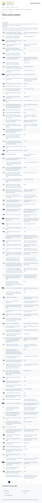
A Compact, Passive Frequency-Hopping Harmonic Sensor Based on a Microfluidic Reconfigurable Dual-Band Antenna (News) (14, 264)
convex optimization (27, 429)
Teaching (17, 9)
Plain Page (23, 24)
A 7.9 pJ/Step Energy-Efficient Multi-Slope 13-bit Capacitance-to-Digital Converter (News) (14, 180)
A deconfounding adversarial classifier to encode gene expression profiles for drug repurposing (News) (13, 293)
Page (29, 24)
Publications (4, 9)
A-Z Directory (5, 491)
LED (35, 297)
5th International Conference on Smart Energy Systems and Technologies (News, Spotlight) (14, 125)
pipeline (32, 79)
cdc (24, 179)
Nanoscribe (30, 36)
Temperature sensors (28, 409)
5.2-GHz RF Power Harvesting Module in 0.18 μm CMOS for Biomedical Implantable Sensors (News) (14, 116)
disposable (30, 326)
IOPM (25, 172)
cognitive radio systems (28, 218)
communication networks (28, 301)
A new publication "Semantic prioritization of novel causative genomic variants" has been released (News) (14, 450)
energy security (35, 288)
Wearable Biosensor (30, 413)
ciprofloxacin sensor (32, 235)
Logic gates (35, 120)
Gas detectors (29, 407)
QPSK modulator (30, 257)
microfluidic (34, 356)
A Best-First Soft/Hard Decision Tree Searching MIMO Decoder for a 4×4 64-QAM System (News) (14, 196)
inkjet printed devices (30, 476)
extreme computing (27, 214)
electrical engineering (28, 100)
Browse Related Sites (9, 495)
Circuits (25, 104)
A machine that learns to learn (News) (13, 392)
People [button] (7, 7)
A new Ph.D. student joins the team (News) (14, 446)
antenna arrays (26, 458)
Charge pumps (26, 120)
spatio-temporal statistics (28, 58)
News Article (4, 24)
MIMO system (29, 200)
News (16, 7)
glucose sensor (35, 326)
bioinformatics (34, 417)
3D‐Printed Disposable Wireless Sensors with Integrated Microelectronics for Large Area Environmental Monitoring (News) (14, 106)
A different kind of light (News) (11, 297)
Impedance (33, 115)
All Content (7, 493)
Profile (11, 24)
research (31, 125)
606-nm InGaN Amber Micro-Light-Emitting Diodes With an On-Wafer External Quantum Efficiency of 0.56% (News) (14, 131)
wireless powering (27, 306)
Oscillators (28, 311)
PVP (24, 449)
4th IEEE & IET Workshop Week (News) (13, 109)
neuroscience (34, 214)
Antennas (25, 32)
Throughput (28, 197)
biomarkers (26, 364)
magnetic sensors (27, 79)
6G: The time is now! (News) (11, 154)
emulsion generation (27, 356)
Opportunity (17, 25)
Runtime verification (29, 302)
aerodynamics (26, 44)
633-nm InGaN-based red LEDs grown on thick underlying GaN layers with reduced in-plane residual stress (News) (14, 142)
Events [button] (12, 7)
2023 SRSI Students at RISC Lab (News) (13, 86)
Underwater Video (30, 242)
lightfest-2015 (26, 298)
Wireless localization (27, 430)
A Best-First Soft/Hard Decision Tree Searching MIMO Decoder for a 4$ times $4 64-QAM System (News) (14, 191)
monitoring (26, 116)
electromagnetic (31, 263)
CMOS (30, 179)
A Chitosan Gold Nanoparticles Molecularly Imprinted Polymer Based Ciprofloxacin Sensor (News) (14, 237)
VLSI (28, 191)
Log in (25, 493)
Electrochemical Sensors (28, 236)
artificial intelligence (27, 209)
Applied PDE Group (35, 3)
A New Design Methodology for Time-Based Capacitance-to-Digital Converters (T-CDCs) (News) (13, 423)
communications (27, 240)
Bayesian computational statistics (30, 57)
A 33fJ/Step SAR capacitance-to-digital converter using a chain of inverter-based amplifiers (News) (13, 163)
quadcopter (26, 223)
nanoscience (26, 315)
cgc (24, 370)
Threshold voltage (27, 121)
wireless (25, 264)
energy (36, 124)
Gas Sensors (26, 337)
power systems (27, 125)
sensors (36, 32)
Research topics (11, 9)
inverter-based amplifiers (31, 162)
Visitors (22, 9)
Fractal (25, 88)
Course (11, 25)
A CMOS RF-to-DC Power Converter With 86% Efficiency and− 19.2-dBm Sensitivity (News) (13, 254)
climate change (27, 399)
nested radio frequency (31, 305)
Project (34, 24)
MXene (25, 413)
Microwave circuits (31, 32)
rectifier (37, 305)
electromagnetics (27, 78)
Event (17, 24)
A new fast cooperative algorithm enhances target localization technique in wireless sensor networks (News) (14, 431)
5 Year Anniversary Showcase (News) (13, 112)
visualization (30, 223)
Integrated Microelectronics (32, 104)
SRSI (25, 83)
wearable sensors (30, 404)
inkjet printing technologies (29, 403)
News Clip (29, 212)
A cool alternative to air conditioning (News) (14, 288)
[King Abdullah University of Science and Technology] (8, 3)
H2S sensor (31, 337)
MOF (31, 345)
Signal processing (35, 429)
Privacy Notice (35, 499)
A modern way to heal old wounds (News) (14, 403)
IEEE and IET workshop (28, 109)
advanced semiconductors (29, 434)
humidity (30, 344)
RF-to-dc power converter (29, 252)
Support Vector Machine (28, 277)
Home (3, 7)
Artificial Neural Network (28, 274)
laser (33, 297)
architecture (26, 189)
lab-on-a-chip (32, 458)
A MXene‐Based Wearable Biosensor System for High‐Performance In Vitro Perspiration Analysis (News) (13, 414)
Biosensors (26, 204)
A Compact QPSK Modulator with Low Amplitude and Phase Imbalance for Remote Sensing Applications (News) (13, 259)
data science (26, 74)
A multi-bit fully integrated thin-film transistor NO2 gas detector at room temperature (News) (12, 408)
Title (3, 18)
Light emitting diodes (31, 408)
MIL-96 (28, 345)
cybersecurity (36, 301)
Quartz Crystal (36, 269)
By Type (7, 11)
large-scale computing (28, 210)
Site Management (25, 491)
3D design (26, 36)
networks (34, 250)
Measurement (26, 196)
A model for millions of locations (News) (13, 399)
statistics (35, 58)
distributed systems (35, 209)
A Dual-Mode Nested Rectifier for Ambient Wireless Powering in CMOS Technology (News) (14, 306)
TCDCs (28, 421)
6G (24, 150)
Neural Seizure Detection (31, 276)
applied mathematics (28, 244)
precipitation (34, 244)
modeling (29, 400)
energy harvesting (31, 219)
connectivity (34, 248)
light (37, 297)
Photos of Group (28, 9)
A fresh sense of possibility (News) (12, 323)
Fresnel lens (29, 88)
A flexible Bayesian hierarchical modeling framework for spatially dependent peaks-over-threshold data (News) (14, 319)
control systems (31, 124)
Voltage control (34, 116)
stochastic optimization (28, 438)
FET (28, 365)
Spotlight (25, 60)
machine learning (34, 78)
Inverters (25, 408)
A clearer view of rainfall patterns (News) (13, 244)
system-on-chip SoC (30, 172)
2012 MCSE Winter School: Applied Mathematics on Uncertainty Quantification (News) (14, 49)
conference (26, 124)
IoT (32, 100)
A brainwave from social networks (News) (13, 214)
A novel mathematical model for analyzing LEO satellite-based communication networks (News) (14, 463)
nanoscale (36, 314)
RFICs (28, 459)
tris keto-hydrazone (33, 339)
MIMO (30, 196)
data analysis (26, 70)
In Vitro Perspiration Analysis (33, 412)
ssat (32, 204)
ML (33, 200)
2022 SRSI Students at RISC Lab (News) (13, 83)
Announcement (5, 25)
